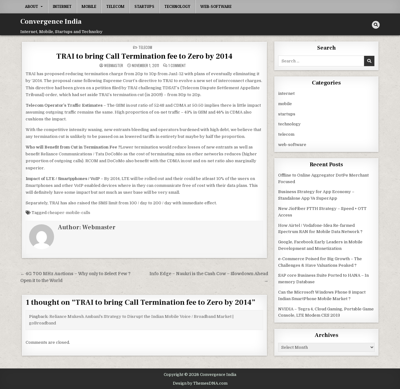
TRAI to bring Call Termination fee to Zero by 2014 (144, 56)
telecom (115, 6)
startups (144, 6)
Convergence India (51, 21)
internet (62, 6)
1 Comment (177, 65)
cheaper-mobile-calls (69, 212)
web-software (216, 6)
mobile (89, 6)
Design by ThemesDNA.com (200, 383)
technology (177, 6)
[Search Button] (376, 25)
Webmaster (113, 65)
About (31, 6)
